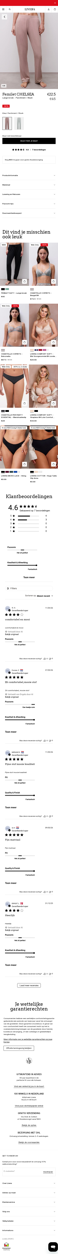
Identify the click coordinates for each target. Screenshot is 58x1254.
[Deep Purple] (7, 471)
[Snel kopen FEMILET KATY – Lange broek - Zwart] (24, 281)
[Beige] (32, 350)
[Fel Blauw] (15, 471)
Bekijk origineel (12, 634)
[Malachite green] (7, 289)
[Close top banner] (55, 3)
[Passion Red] (40, 350)
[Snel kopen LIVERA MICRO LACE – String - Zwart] (24, 464)
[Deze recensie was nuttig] (45, 658)
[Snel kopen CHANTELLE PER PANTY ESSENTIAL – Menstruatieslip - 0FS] (24, 403)
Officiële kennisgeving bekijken (19, 1048)
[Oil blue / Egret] (19, 123)
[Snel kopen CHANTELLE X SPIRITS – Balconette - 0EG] (24, 342)
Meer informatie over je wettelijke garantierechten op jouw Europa (28, 1040)
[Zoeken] (9, 9)
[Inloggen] (48, 9)
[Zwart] (3, 289)
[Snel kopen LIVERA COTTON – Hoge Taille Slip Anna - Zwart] (53, 464)
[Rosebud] (44, 350)
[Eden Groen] (11, 471)
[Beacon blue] (36, 350)
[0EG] (32, 289)
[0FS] (3, 411)
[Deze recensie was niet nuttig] (50, 658)
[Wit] (40, 471)
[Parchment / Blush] (7, 123)
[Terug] (4, 16)
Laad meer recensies (29, 985)
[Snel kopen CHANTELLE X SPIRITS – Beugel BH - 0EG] (53, 281)
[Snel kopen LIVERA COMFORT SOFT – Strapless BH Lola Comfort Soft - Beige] (53, 403)
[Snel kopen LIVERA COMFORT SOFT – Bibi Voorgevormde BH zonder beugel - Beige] (53, 342)
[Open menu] (3, 9)
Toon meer (29, 577)
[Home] (29, 9)
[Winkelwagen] (54, 9)
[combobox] (39, 595)
